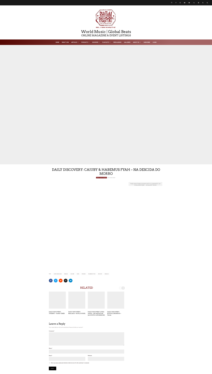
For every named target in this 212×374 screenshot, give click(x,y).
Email (50, 355)
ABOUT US (136, 42)
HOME (57, 42)
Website (90, 355)
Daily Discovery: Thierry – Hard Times (57, 312)
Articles (74, 42)
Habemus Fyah (92, 273)
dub (78, 273)
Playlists (105, 42)
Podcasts (84, 42)
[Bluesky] (189, 2)
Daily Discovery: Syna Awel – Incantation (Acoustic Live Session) (96, 313)
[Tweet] (56, 280)
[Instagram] (180, 2)
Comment (51, 331)
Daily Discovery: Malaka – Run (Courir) (76, 312)
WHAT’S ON (65, 42)
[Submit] (61, 280)
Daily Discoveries (101, 177)
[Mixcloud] (193, 2)
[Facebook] (176, 2)
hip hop (100, 273)
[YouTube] (184, 2)
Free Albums (117, 42)
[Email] (65, 280)
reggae (107, 273)
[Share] (51, 280)
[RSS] (203, 2)
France (84, 273)
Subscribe (147, 42)
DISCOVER (95, 42)
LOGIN (154, 42)
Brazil (66, 273)
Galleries (127, 42)
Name (50, 348)
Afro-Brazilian (58, 273)
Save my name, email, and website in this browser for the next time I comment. (70, 362)
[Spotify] (198, 2)
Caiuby (72, 273)
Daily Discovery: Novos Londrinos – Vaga (114, 313)
